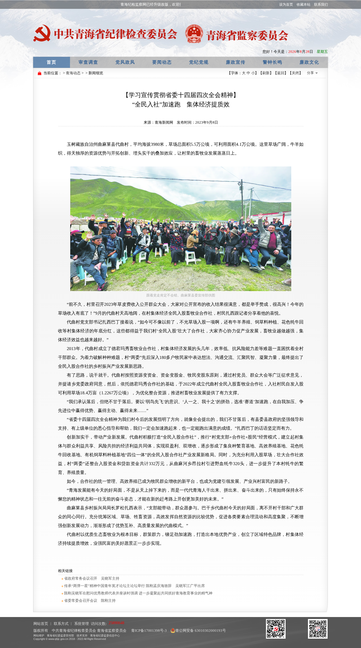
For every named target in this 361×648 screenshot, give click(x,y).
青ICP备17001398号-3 (148, 631)
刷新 (266, 73)
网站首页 (40, 624)
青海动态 (73, 73)
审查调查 (88, 62)
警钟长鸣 (272, 62)
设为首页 (286, 4)
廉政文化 (309, 62)
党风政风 (125, 62)
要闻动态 (162, 62)
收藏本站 (303, 4)
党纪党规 (199, 62)
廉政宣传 (236, 62)
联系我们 (321, 4)
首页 (51, 62)
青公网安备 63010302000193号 (200, 631)
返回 (280, 73)
